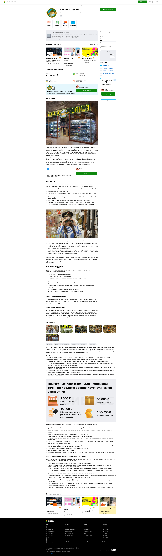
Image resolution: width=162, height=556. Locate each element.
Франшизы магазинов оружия (62, 344)
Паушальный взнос (80, 73)
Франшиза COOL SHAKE (68, 59)
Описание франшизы (57, 26)
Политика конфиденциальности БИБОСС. (54, 553)
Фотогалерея (73, 25)
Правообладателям (63, 39)
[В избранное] (61, 16)
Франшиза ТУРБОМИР (52, 58)
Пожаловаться (55, 39)
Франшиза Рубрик (87, 58)
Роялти (50, 80)
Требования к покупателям (65, 26)
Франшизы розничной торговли (79, 344)
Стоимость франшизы (49, 26)
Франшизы (49, 344)
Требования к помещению (109, 75)
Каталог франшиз (11, 1)
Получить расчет (86, 90)
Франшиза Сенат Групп (106, 508)
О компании (106, 65)
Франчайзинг (92, 344)
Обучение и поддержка (108, 70)
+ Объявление (142, 1)
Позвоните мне (86, 173)
